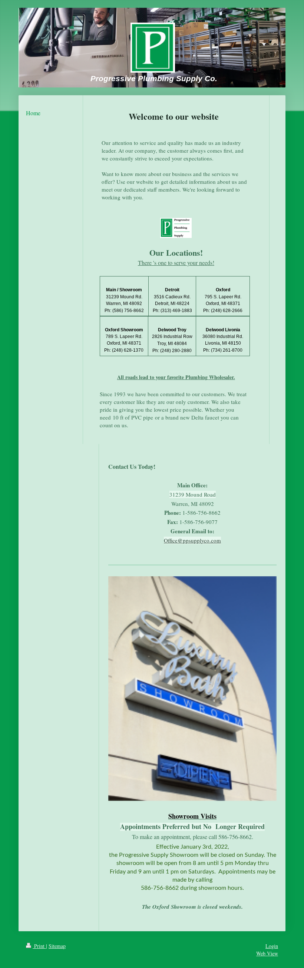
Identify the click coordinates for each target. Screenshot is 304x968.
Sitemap (57, 945)
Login (271, 945)
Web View (267, 953)
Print (39, 945)
